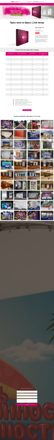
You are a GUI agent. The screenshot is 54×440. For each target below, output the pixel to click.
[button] (42, 1)
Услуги (15, 4)
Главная (12, 4)
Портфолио (19, 4)
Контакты (30, 4)
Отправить (27, 404)
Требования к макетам (25, 4)
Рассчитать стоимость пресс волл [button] (16, 15)
